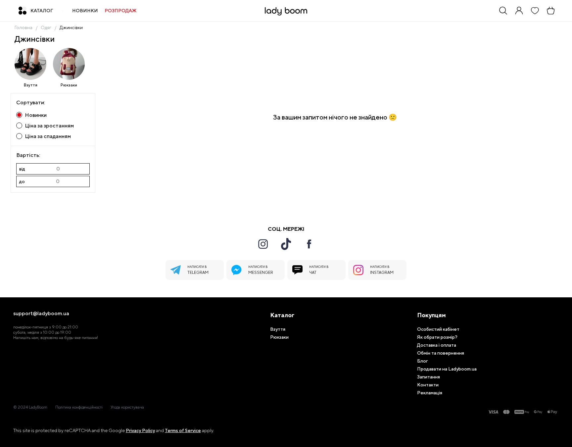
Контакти (428, 384)
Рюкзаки (69, 85)
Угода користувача (127, 407)
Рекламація (429, 392)
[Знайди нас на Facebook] (309, 244)
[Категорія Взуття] (30, 64)
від (22, 169)
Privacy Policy (140, 430)
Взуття (30, 85)
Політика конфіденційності (79, 407)
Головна (23, 27)
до (22, 181)
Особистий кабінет (438, 329)
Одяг (46, 27)
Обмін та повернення (440, 353)
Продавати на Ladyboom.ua (447, 369)
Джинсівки (71, 27)
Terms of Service (183, 430)
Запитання (428, 376)
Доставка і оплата (436, 345)
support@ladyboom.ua (41, 314)
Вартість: (28, 155)
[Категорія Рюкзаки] (69, 64)
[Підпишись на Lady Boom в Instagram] (262, 244)
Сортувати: (30, 102)
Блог (422, 361)
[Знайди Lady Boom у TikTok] (286, 244)
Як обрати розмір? (437, 337)
